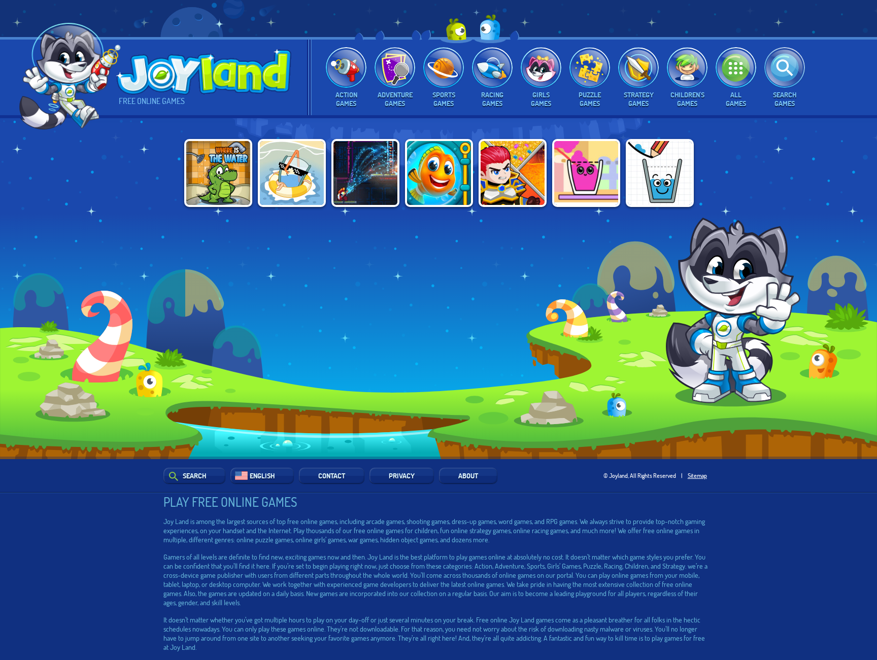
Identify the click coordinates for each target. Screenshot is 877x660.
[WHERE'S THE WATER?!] (218, 173)
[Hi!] (70, 78)
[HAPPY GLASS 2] (292, 173)
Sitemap (697, 475)
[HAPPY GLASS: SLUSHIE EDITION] (586, 173)
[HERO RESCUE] (513, 173)
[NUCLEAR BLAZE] (365, 173)
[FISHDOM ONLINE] (439, 173)
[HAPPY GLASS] (660, 173)
